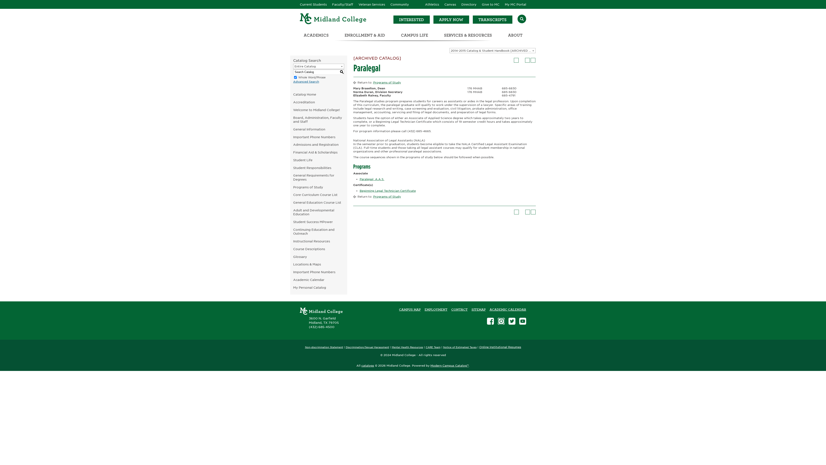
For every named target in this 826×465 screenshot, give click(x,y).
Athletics (432, 4)
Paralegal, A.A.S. (372, 179)
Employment (436, 309)
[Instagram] (501, 322)
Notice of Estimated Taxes (460, 347)
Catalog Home (304, 94)
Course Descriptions (309, 249)
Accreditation (304, 102)
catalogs (367, 365)
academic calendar (508, 309)
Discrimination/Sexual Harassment (367, 347)
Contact (459, 309)
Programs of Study (308, 187)
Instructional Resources (311, 241)
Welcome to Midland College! (316, 110)
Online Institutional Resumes (500, 347)
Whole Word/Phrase (312, 77)
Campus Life (414, 35)
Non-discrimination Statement (324, 347)
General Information (309, 129)
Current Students (313, 4)
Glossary (300, 257)
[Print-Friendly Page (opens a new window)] (527, 60)
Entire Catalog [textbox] (305, 66)
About (515, 35)
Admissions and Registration (316, 144)
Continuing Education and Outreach (313, 232)
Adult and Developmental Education (313, 212)
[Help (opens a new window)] (533, 60)
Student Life (303, 160)
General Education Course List (317, 202)
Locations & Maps (307, 264)
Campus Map (410, 309)
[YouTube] (522, 322)
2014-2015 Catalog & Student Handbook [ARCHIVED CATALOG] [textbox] (493, 50)
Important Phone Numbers (314, 137)
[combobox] (493, 50)
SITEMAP (479, 309)
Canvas (450, 4)
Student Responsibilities (312, 168)
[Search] (522, 19)
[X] (512, 322)
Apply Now (451, 19)
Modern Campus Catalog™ (449, 365)
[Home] (333, 19)
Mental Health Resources (407, 347)
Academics (316, 35)
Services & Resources (468, 35)
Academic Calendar (308, 280)
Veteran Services (372, 4)
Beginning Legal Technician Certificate (388, 190)
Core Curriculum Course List (315, 195)
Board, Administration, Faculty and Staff (317, 120)
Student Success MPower (313, 222)
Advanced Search (306, 81)
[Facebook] (490, 322)
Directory (468, 4)
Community (399, 4)
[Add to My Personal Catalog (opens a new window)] (516, 60)
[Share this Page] (521, 60)
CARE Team (433, 347)
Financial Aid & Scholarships (315, 152)
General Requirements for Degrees (313, 177)
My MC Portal (515, 4)
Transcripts (492, 19)
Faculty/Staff (342, 4)
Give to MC (490, 4)
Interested (411, 19)
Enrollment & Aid (365, 35)
